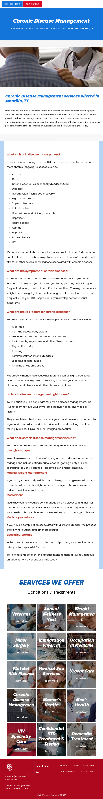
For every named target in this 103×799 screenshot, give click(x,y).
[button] (99, 4)
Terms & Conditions (83, 765)
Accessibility (67, 771)
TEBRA (63, 795)
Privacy (63, 765)
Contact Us (86, 771)
